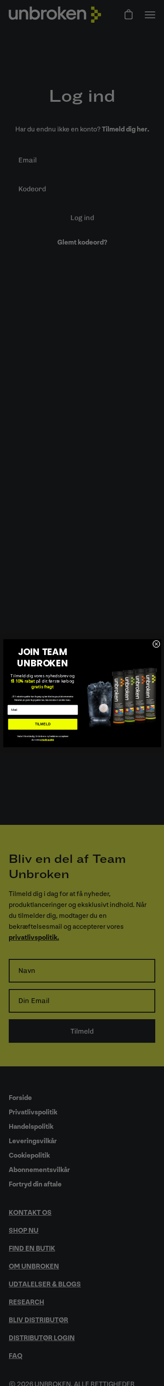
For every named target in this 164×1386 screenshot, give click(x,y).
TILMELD (42, 724)
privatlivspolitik (47, 739)
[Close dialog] (156, 644)
